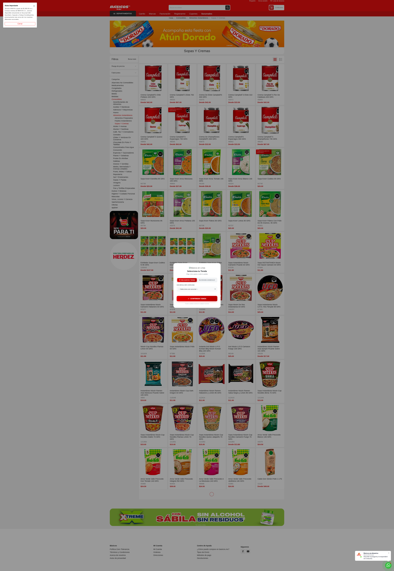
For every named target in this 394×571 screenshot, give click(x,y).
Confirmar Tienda (198, 299)
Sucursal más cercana (186, 285)
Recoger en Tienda (188, 280)
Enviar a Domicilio (208, 280)
